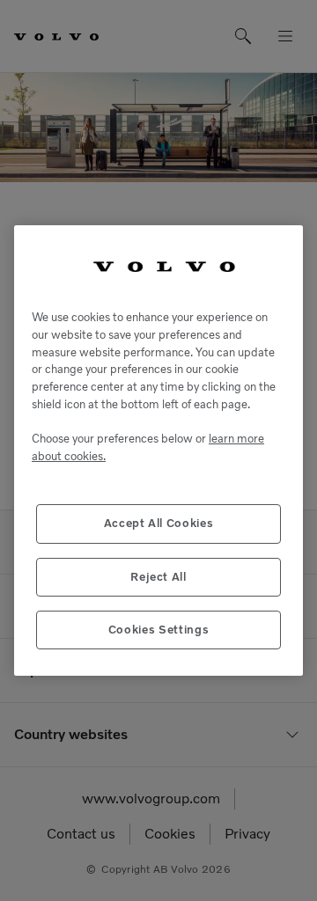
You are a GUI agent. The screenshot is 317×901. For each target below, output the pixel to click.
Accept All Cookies (159, 523)
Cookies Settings (159, 629)
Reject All (158, 576)
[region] (158, 451)
